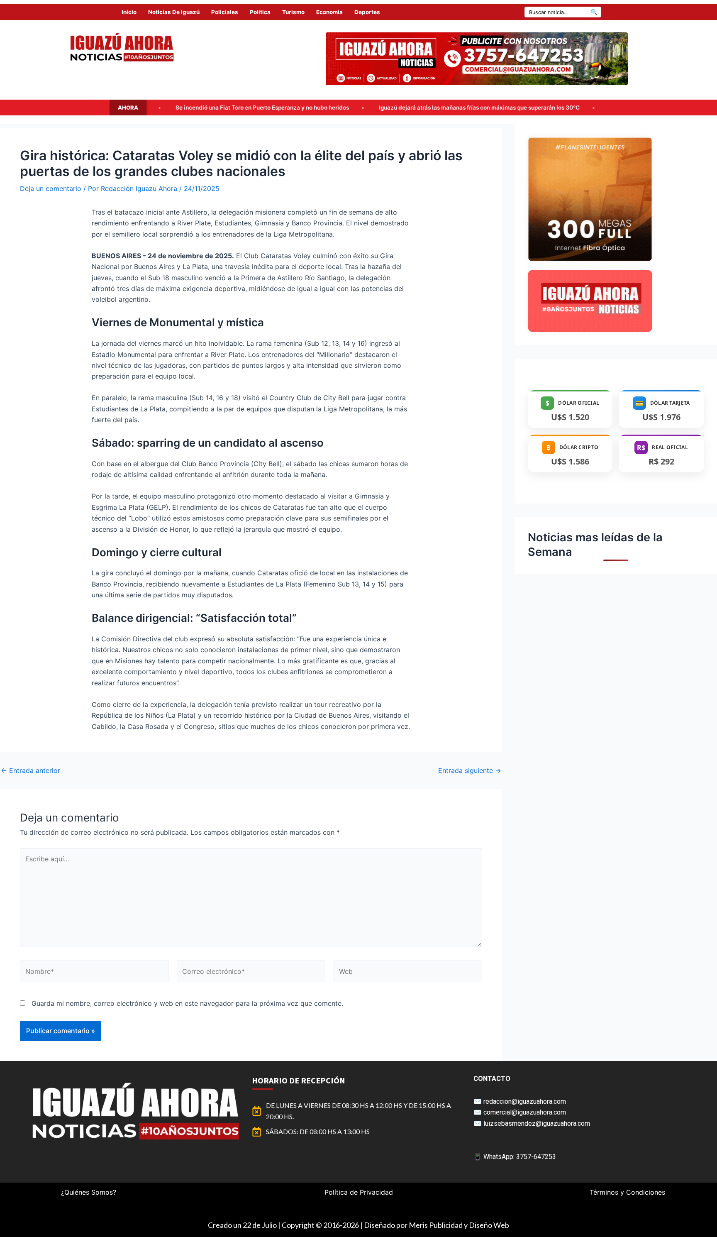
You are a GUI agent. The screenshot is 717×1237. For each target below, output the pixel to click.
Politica (260, 12)
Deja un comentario (50, 188)
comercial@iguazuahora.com (524, 1112)
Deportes (367, 12)
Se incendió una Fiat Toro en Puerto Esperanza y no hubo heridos (166, 107)
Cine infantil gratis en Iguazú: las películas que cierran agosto (595, 107)
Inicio (129, 12)
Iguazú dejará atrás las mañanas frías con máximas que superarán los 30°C (383, 107)
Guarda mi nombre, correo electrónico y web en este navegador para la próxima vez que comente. (187, 1003)
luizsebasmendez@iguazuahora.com (536, 1123)
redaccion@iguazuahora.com (524, 1101)
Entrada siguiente (469, 770)
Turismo (293, 12)
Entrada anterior (30, 770)
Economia (329, 12)
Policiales (224, 12)
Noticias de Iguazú (174, 12)
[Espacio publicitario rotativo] (477, 58)
